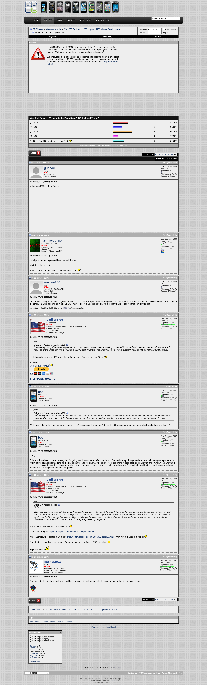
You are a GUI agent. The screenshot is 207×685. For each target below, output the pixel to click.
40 (168, 154)
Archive (156, 673)
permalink (172, 163)
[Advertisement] (150, 68)
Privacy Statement (169, 673)
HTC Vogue (88, 29)
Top (180, 673)
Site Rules (85, 20)
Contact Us (132, 673)
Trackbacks (34, 654)
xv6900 (69, 621)
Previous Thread (97, 627)
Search (158, 37)
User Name (142, 29)
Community (107, 37)
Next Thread (111, 627)
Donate (71, 20)
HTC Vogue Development (108, 29)
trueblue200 (52, 282)
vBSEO (112, 680)
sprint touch (38, 621)
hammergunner (52, 240)
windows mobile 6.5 (57, 621)
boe (41, 392)
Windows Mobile (53, 29)
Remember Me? (171, 30)
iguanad (49, 168)
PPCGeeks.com (145, 673)
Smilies (32, 648)
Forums (48, 20)
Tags (31, 618)
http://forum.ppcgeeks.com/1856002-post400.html (90, 537)
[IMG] (32, 650)
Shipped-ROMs (103, 20)
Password (142, 33)
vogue (46, 621)
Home (36, 20)
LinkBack (160, 159)
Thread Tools (171, 159)
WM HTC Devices (72, 29)
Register (52, 37)
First (157, 154)
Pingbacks (34, 656)
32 (165, 154)
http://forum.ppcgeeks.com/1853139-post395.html (72, 531)
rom (31, 621)
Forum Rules (35, 662)
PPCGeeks (38, 29)
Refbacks (33, 657)
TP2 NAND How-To (42, 378)
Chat (59, 20)
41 (172, 154)
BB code (33, 646)
